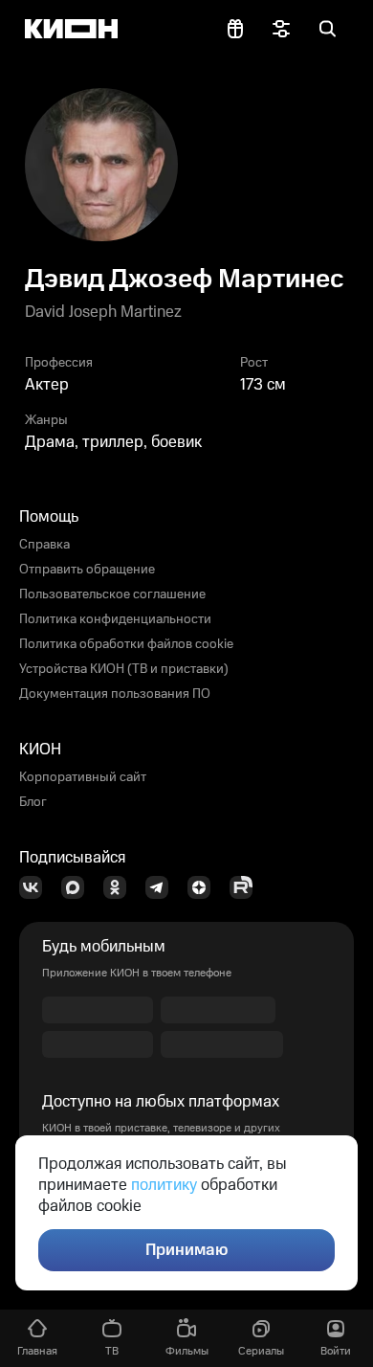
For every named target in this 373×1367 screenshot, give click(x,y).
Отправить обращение (87, 569)
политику (164, 1185)
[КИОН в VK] (36, 887)
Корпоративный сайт (82, 777)
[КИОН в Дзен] (204, 887)
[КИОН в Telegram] (162, 887)
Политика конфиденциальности (115, 619)
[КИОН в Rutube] (247, 887)
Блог (33, 802)
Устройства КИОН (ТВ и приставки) (124, 669)
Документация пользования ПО (114, 694)
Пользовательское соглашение (112, 594)
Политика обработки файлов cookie (126, 644)
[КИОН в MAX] (78, 887)
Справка (44, 544)
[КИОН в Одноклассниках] (120, 887)
